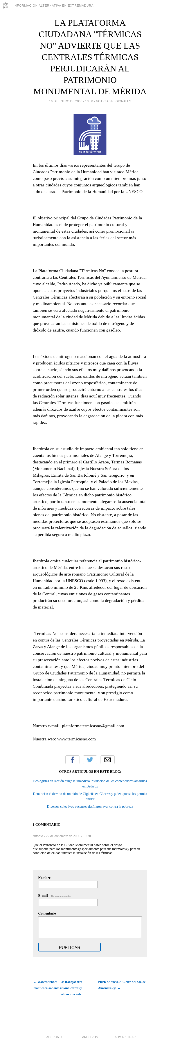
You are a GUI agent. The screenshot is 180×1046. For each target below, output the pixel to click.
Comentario (47, 913)
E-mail (54, 895)
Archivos (90, 1037)
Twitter (90, 759)
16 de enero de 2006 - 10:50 (71, 101)
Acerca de (55, 1037)
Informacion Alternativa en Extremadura (53, 5)
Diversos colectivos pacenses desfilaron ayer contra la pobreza (90, 806)
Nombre (44, 878)
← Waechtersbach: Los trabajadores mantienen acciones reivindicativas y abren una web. (58, 988)
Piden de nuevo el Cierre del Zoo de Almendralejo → (122, 985)
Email (108, 759)
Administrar (125, 1037)
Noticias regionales (113, 101)
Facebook (72, 759)
